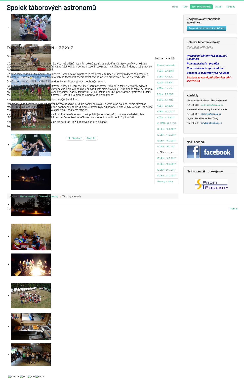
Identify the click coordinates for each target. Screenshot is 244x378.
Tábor (185, 6)
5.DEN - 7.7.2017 (165, 94)
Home (175, 6)
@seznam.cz (215, 113)
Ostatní (218, 6)
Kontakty (230, 6)
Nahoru (234, 208)
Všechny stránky (165, 181)
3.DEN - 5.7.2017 (165, 82)
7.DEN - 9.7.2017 (165, 105)
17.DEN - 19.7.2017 (166, 163)
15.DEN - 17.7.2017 (166, 152)
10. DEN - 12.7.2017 (166, 123)
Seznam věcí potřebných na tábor (208, 73)
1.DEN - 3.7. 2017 (165, 70)
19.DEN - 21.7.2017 (166, 175)
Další (90, 138)
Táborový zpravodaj (201, 6)
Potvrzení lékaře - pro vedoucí (205, 68)
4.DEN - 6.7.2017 (165, 88)
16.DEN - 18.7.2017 (166, 158)
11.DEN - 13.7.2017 (166, 128)
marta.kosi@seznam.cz (212, 104)
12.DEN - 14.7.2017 (166, 134)
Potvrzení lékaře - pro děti (203, 63)
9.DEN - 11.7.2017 (165, 117)
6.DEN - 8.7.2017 (165, 99)
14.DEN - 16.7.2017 (166, 146)
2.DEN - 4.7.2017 (165, 76)
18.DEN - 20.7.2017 (166, 169)
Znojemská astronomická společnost (206, 28)
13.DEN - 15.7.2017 (166, 140)
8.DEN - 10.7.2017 (165, 111)
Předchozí (76, 138)
